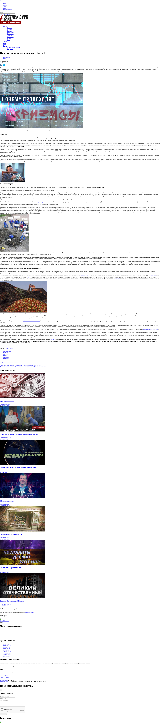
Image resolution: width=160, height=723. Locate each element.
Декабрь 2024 (7, 656)
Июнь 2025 (6, 648)
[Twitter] (4, 65)
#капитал (6, 357)
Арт (4, 6)
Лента (5, 5)
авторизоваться (29, 612)
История (9, 31)
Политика (9, 28)
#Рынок (5, 352)
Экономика (10, 29)
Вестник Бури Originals (13, 47)
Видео (5, 46)
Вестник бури (4, 680)
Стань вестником (5, 14)
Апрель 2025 (7, 651)
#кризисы (6, 358)
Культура (9, 35)
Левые (8, 40)
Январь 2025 (6, 654)
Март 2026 (6, 644)
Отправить (3, 713)
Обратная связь (7, 9)
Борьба (9, 38)
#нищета (5, 354)
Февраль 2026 (7, 645)
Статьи (5, 3)
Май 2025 (6, 650)
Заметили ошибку (5, 681)
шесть (52, 339)
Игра (4, 8)
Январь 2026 (6, 647)
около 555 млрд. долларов (150, 329)
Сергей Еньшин (9, 348)
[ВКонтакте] (1, 65)
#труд (4, 355)
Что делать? (10, 49)
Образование (10, 32)
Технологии (10, 37)
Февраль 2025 (7, 653)
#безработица (7, 351)
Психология (10, 34)
